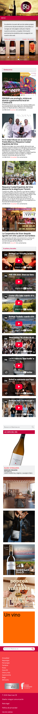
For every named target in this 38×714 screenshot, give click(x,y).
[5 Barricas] (26, 7)
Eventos (13, 110)
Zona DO (13, 243)
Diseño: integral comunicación (13, 699)
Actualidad (13, 157)
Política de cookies (9, 39)
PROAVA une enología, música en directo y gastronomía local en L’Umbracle (17, 100)
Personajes (6, 663)
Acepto (24, 39)
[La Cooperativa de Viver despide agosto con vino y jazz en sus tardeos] (19, 219)
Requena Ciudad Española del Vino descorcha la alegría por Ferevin (17, 188)
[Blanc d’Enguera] (19, 450)
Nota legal (5, 703)
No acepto (31, 39)
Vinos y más (6, 672)
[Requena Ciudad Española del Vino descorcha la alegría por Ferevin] (19, 173)
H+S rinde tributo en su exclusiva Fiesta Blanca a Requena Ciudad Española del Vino (16, 142)
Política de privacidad (9, 707)
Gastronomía (6, 675)
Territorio (5, 665)
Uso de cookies (7, 712)
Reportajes (5, 660)
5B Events (5, 680)
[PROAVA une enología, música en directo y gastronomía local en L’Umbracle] (19, 84)
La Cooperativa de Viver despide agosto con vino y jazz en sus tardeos (18, 234)
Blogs (4, 677)
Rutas (4, 667)
